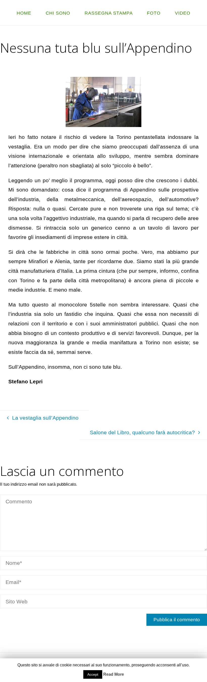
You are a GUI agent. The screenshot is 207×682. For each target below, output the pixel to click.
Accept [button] (92, 674)
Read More (113, 674)
